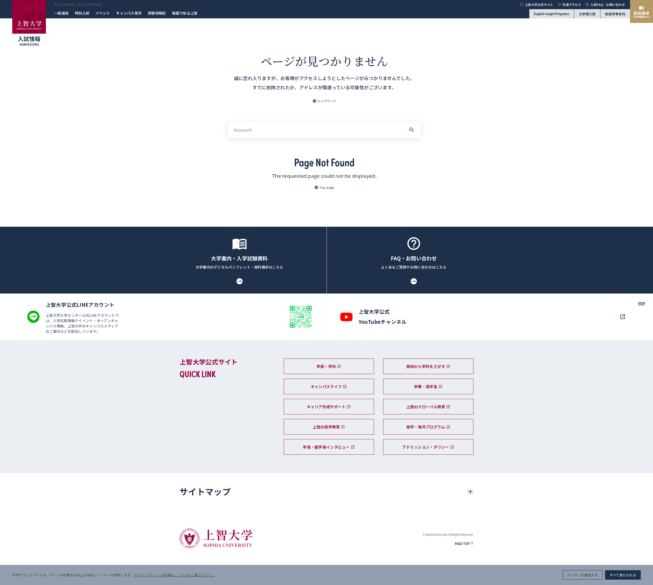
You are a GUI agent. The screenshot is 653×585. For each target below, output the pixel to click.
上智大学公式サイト (539, 5)
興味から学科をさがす (425, 366)
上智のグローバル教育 (425, 406)
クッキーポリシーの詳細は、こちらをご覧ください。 (174, 575)
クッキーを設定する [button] (582, 575)
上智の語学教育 (326, 426)
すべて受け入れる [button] (623, 575)
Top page (326, 187)
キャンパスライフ (326, 386)
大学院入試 (587, 13)
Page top (462, 544)
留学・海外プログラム (425, 426)
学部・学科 (326, 366)
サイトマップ (205, 491)
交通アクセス (571, 5)
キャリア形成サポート (326, 406)
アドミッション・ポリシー (425, 447)
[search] (641, 287)
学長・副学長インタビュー (326, 447)
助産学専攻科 (615, 13)
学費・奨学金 (425, 386)
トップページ (326, 101)
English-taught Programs (551, 14)
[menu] (641, 305)
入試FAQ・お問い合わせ (608, 5)
